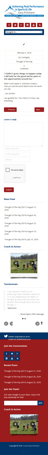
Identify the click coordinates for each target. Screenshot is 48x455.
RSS (39, 25)
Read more (12, 308)
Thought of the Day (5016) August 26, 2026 (20, 216)
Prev (8, 325)
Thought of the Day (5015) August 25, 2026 (20, 224)
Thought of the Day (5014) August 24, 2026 (20, 232)
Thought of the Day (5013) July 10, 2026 (21, 239)
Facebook (9, 25)
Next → (39, 110)
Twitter (15, 25)
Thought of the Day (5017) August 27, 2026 (20, 208)
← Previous (10, 110)
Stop (25, 318)
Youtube (33, 25)
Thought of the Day (24, 62)
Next (39, 325)
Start (23, 318)
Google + (21, 25)
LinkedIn (27, 25)
